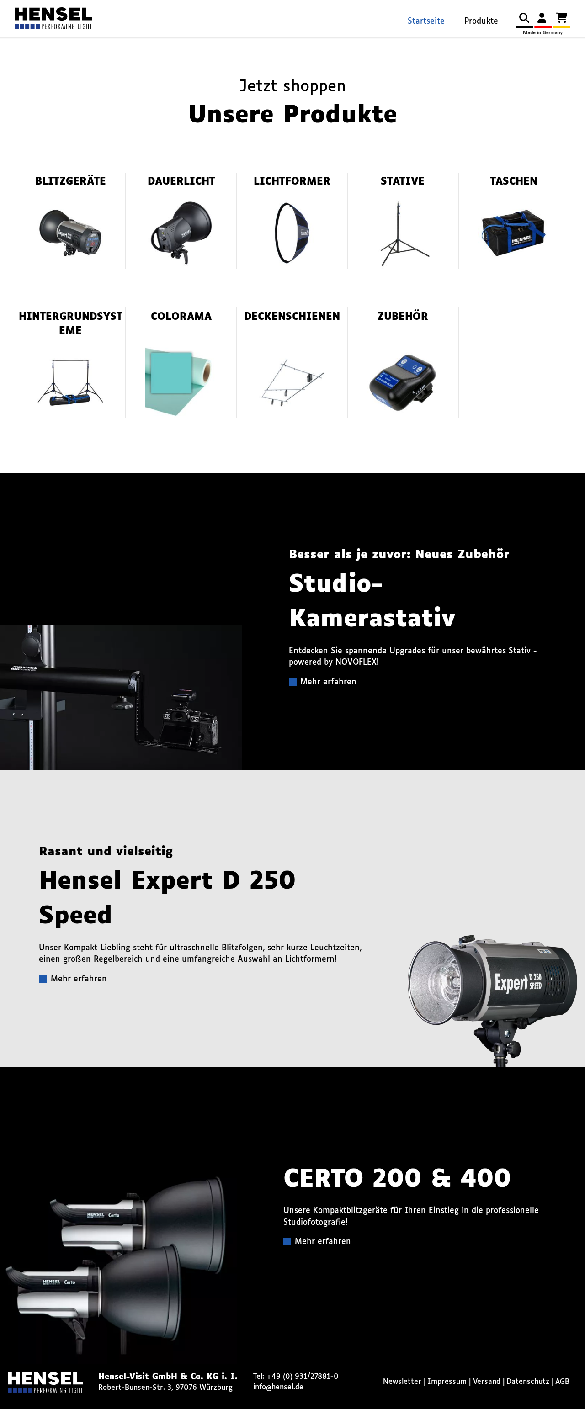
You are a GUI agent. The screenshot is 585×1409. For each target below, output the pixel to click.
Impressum (447, 1381)
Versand (486, 1381)
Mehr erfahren (328, 682)
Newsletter (402, 1381)
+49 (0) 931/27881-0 (302, 1376)
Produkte (481, 22)
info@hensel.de (278, 1387)
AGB (562, 1381)
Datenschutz (527, 1381)
